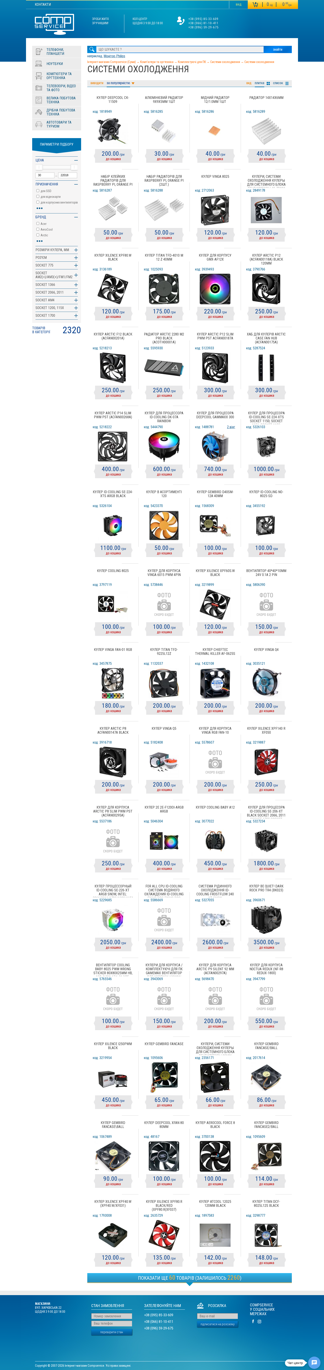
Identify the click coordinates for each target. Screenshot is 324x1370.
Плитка (259, 83)
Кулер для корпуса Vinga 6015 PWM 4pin (164, 573)
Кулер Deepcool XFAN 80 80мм (164, 1125)
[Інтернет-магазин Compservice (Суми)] (54, 25)
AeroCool (46, 229)
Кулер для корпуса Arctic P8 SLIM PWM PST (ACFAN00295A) (112, 811)
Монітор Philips (114, 56)
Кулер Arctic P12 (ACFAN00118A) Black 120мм (266, 259)
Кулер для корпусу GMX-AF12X (215, 257)
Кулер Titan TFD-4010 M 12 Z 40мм (164, 257)
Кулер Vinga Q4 (266, 650)
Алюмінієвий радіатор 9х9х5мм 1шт (164, 100)
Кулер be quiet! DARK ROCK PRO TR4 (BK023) (266, 888)
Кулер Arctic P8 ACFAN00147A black (112, 731)
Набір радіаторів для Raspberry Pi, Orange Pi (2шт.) (164, 181)
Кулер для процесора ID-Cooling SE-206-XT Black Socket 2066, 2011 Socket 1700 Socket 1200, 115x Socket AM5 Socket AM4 (266, 812)
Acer (43, 224)
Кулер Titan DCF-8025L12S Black (266, 1204)
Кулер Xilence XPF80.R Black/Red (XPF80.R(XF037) (164, 1206)
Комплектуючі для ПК (192, 62)
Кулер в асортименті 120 (164, 494)
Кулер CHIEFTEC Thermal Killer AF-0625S (215, 652)
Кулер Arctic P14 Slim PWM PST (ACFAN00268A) (113, 415)
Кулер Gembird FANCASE (164, 1044)
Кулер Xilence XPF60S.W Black (215, 573)
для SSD (45, 191)
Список (278, 83)
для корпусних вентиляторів (59, 202)
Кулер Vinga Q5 (164, 729)
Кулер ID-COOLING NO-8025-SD (266, 494)
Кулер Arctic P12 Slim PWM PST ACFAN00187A (215, 336)
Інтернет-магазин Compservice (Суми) (111, 62)
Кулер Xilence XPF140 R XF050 (266, 731)
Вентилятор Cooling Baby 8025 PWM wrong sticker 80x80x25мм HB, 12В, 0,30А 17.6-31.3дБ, (112, 970)
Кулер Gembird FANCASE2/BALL (266, 1125)
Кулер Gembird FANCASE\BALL (113, 1125)
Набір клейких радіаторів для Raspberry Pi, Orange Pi (112, 181)
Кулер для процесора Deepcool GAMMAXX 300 (215, 415)
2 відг (231, 427)
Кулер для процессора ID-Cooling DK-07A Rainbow (164, 417)
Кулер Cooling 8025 (113, 571)
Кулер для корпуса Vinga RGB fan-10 (215, 731)
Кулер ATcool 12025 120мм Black (215, 1204)
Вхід (238, 4)
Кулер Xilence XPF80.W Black (112, 257)
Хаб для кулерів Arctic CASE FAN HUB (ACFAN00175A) (266, 338)
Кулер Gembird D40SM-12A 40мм (215, 494)
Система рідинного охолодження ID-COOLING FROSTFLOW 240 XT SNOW (215, 891)
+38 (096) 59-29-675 (203, 27)
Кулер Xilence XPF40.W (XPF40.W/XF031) (112, 1204)
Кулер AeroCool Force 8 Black (215, 1125)
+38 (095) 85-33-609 (203, 19)
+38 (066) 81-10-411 (203, 23)
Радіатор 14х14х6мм (266, 98)
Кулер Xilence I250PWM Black (113, 1046)
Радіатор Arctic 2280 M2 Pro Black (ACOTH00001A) (164, 338)
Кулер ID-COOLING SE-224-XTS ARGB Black (113, 494)
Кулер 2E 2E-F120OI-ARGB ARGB (164, 809)
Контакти (43, 4)
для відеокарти (50, 196)
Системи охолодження (225, 62)
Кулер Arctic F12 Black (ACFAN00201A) (113, 336)
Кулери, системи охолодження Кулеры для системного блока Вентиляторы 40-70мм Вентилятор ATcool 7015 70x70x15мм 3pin (266, 181)
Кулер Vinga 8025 (215, 177)
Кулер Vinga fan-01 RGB (113, 650)
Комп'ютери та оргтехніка (156, 62)
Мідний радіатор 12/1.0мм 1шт (215, 100)
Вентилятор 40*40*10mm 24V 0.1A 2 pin (266, 573)
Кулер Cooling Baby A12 (215, 807)
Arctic (44, 235)
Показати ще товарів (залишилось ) (189, 1277)
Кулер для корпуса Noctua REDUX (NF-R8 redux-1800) (266, 969)
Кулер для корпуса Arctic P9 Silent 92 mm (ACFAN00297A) (215, 969)
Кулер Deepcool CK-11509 (113, 100)
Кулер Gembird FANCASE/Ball (266, 1046)
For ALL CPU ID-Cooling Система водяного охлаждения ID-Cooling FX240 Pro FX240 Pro (164, 891)
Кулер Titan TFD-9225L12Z (164, 652)
